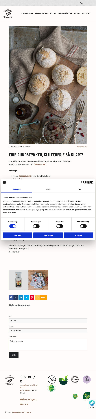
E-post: (11, 326)
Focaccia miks (25, 176)
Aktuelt (53, 13)
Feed (43, 297)
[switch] (36, 226)
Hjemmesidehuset (18, 412)
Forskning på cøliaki (65, 13)
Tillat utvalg (48, 235)
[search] (81, 3)
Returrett (24, 404)
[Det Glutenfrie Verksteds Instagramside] (25, 377)
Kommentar (13, 336)
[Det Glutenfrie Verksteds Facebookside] (21, 377)
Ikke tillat (17, 235)
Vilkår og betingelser (28, 399)
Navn (10, 316)
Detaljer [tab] (48, 189)
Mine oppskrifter (41, 13)
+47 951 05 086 (25, 390)
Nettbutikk (86, 13)
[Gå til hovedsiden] (11, 13)
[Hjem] (11, 380)
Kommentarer (82, 147)
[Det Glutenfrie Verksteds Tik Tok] (34, 377)
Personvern (28, 412)
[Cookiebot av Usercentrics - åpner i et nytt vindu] (83, 182)
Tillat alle (78, 235)
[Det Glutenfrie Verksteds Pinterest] (21, 381)
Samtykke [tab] (17, 189)
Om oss (76, 13)
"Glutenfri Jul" (40, 164)
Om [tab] (79, 189)
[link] (41, 13)
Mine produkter (27, 13)
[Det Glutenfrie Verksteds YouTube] (29, 377)
